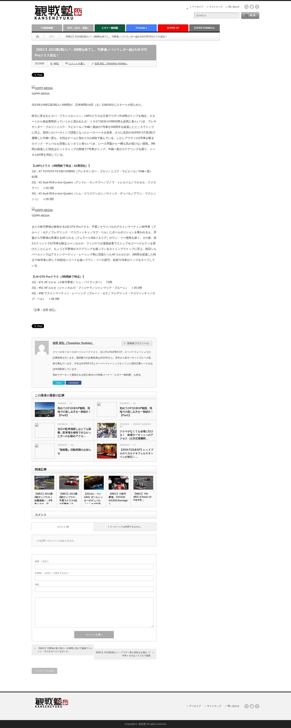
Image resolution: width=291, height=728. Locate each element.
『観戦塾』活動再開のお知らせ (74, 451)
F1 (71, 403)
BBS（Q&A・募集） (78, 28)
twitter (252, 7)
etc (134, 403)
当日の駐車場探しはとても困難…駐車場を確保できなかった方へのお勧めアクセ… (74, 432)
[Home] (37, 37)
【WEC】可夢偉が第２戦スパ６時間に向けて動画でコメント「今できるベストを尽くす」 (65, 649)
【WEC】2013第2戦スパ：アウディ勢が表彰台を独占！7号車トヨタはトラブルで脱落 (122, 654)
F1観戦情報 (47, 28)
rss (246, 7)
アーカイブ (197, 7)
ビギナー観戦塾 (110, 28)
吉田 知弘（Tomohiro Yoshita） (111, 63)
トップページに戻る (44, 671)
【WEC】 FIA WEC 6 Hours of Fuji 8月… (142, 496)
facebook (257, 7)
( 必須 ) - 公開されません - (52, 573)
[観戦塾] (58, 18)
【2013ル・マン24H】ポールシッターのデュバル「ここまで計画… (93, 498)
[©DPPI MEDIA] (42, 88)
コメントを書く (76, 63)
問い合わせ (233, 7)
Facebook (73, 383)
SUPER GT (173, 28)
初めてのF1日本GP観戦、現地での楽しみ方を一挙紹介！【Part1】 (136, 412)
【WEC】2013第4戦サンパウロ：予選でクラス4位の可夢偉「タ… (68, 498)
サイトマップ (215, 7)
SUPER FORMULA (204, 28)
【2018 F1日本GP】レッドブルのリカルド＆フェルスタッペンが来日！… (136, 453)
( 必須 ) (41, 561)
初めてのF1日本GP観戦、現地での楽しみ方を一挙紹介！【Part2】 (74, 412)
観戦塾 (142, 724)
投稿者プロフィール (138, 343)
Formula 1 (141, 28)
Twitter (59, 383)
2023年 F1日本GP (141, 424)
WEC (52, 36)
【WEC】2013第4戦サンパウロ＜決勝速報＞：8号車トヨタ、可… (43, 498)
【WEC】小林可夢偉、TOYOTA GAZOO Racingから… (118, 498)
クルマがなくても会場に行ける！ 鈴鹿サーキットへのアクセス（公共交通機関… (136, 435)
